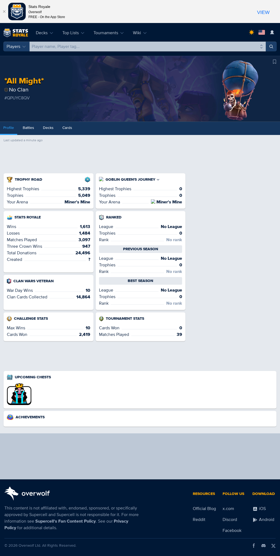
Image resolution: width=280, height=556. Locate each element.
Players (13, 46)
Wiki (137, 33)
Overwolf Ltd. (30, 545)
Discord (230, 519)
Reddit (199, 519)
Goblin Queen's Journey (130, 179)
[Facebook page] (254, 545)
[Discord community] (263, 545)
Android (266, 519)
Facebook (232, 530)
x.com (228, 508)
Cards (67, 127)
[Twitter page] (273, 545)
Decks (42, 33)
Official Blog (204, 508)
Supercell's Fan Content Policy (65, 521)
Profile (8, 127)
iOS (262, 508)
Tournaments (106, 33)
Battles (28, 127)
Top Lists (70, 33)
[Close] (4, 11)
